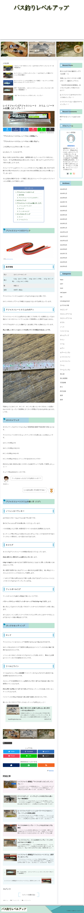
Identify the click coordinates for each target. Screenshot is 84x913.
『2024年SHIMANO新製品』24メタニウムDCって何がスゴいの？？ (70, 87)
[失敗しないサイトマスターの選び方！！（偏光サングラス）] (14, 49)
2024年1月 (63, 193)
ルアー (62, 348)
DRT (61, 284)
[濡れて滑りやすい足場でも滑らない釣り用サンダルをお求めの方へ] (42, 49)
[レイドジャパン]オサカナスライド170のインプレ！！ (71, 96)
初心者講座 (63, 378)
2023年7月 (63, 202)
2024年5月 (63, 189)
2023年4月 (63, 215)
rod (61, 297)
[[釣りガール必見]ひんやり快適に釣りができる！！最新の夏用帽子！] (69, 49)
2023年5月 (63, 210)
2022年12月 (64, 232)
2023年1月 (63, 228)
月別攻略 (63, 382)
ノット (62, 327)
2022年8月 (63, 249)
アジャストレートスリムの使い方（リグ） (29, 203)
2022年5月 (63, 262)
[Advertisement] (42, 27)
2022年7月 (63, 253)
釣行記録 (63, 391)
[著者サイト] (11, 765)
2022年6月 (63, 258)
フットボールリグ (24, 211)
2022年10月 (64, 240)
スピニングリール (66, 314)
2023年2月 (63, 223)
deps (61, 279)
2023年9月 (63, 198)
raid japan (63, 292)
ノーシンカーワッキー (25, 206)
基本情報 (21, 195)
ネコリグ (21, 208)
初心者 (62, 374)
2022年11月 (64, 236)
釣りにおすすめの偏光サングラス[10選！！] (70, 72)
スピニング (63, 309)
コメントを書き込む (28, 895)
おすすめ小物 (64, 305)
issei (61, 288)
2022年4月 (63, 266)
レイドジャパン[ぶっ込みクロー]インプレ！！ (71, 103)
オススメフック (21, 200)
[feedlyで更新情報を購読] (28, 765)
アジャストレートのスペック (25, 192)
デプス (62, 322)
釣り (61, 387)
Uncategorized (65, 301)
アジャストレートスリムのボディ (28, 197)
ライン (62, 339)
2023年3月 (63, 219)
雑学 (61, 395)
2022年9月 (63, 245)
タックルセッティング (23, 214)
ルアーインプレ (65, 352)
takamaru (71, 146)
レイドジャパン (9, 259)
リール (62, 344)
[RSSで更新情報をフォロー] (46, 765)
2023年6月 (63, 206)
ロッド (21, 217)
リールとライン (23, 219)
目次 (26, 188)
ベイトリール (64, 331)
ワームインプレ (65, 370)
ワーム (62, 365)
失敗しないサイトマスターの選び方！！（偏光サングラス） (70, 79)
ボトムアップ (64, 335)
